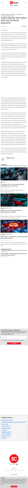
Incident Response (6, 14)
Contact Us (15, 470)
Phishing (18, 14)
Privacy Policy (22, 340)
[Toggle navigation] (2, 2)
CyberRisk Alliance (10, 470)
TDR (21, 14)
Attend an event (13, 476)
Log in (11, 5)
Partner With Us (24, 476)
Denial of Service (6, 426)
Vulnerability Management (7, 16)
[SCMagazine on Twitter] (14, 464)
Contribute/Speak (8, 476)
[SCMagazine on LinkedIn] (17, 464)
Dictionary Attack (6, 428)
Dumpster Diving (6, 436)
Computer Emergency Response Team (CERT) (14, 422)
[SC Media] (14, 3)
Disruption (4, 430)
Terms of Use (17, 340)
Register (16, 5)
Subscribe (14, 343)
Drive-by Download (6, 434)
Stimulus (4, 438)
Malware (13, 14)
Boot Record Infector (7, 420)
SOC (1, 182)
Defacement (5, 424)
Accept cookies (14, 486)
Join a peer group (19, 476)
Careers (19, 470)
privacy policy (16, 482)
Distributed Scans (6, 432)
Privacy (23, 470)
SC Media (5, 470)
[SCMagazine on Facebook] (11, 464)
